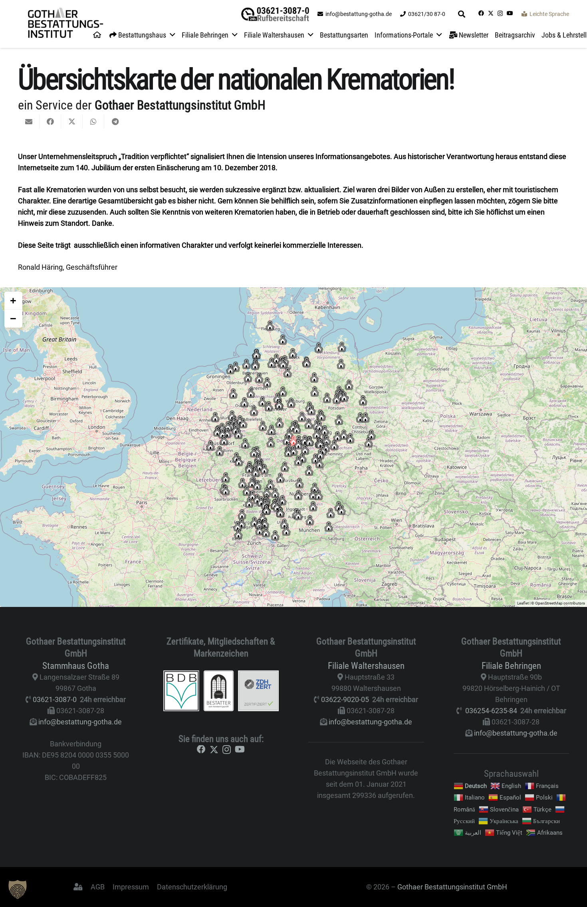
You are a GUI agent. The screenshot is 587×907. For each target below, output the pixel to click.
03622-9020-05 (345, 699)
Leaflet (523, 603)
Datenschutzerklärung (192, 887)
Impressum (131, 887)
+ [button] (13, 300)
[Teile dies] (50, 121)
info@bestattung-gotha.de (80, 722)
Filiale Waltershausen (366, 665)
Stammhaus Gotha (75, 665)
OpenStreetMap (549, 603)
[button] (462, 14)
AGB (98, 887)
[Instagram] (500, 13)
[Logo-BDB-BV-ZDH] (221, 690)
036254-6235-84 (491, 710)
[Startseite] (97, 35)
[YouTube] (510, 13)
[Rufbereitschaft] (275, 14)
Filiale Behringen (511, 665)
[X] (491, 13)
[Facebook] (481, 13)
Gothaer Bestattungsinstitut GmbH (452, 887)
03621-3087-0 (55, 699)
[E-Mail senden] (29, 121)
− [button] (13, 318)
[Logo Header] (65, 24)
